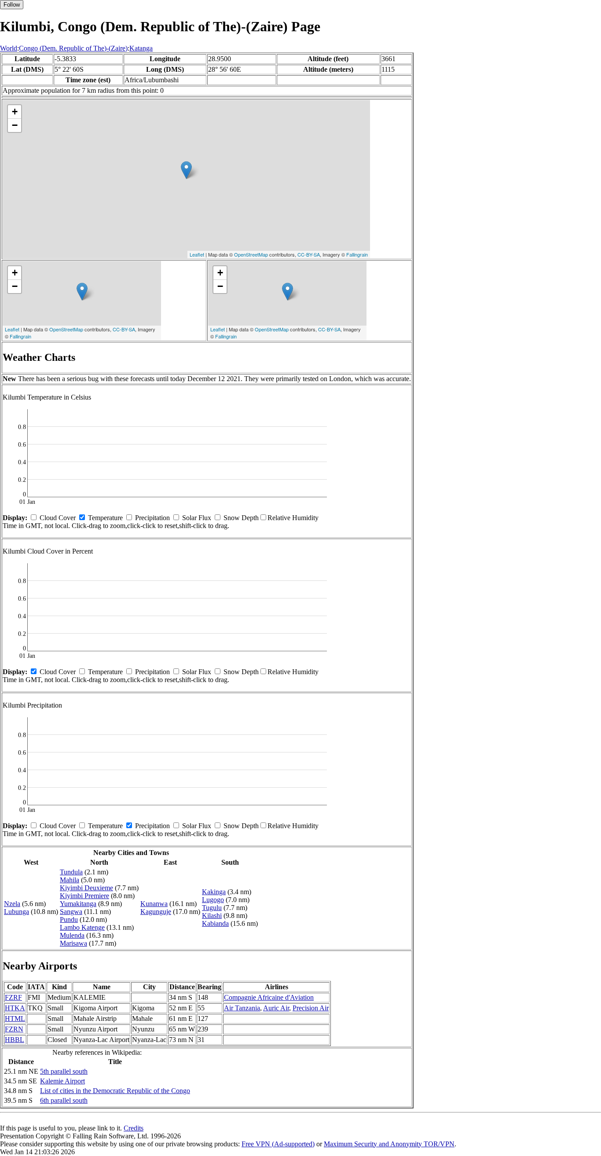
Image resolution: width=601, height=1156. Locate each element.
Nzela (12, 903)
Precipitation (152, 517)
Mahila (69, 880)
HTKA (15, 1008)
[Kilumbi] (186, 170)
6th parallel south (64, 1100)
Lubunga (16, 911)
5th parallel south (64, 1071)
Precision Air (311, 1008)
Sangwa (71, 911)
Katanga (141, 48)
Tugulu (212, 907)
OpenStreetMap (251, 254)
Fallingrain (357, 254)
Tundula (71, 872)
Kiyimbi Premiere (84, 895)
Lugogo (213, 899)
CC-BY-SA (308, 254)
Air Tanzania (242, 1008)
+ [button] (15, 111)
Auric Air (276, 1008)
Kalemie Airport (62, 1081)
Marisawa (73, 943)
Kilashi (212, 915)
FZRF (13, 997)
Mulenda (72, 935)
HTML (15, 1018)
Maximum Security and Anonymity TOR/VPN (389, 1144)
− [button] (15, 125)
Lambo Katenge (82, 927)
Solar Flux (196, 517)
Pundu (69, 919)
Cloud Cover (58, 517)
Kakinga (214, 891)
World (8, 48)
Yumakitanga (78, 903)
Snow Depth (241, 517)
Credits (133, 1128)
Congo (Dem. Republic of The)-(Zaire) (73, 48)
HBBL (14, 1039)
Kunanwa (154, 903)
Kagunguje (155, 911)
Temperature (105, 517)
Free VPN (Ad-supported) (278, 1144)
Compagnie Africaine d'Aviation (269, 997)
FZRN (14, 1029)
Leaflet (197, 254)
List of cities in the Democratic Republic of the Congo (115, 1090)
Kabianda (215, 923)
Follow (12, 4)
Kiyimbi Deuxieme (86, 888)
